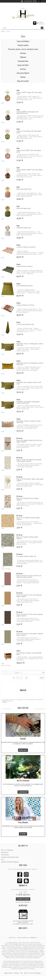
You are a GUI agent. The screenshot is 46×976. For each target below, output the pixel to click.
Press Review (5, 855)
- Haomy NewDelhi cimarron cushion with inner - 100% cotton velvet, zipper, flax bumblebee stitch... (29, 426)
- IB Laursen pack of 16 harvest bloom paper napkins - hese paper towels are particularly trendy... (29, 504)
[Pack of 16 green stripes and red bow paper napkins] (7, 443)
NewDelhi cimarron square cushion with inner (28, 421)
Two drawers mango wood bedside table (28, 653)
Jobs (2, 859)
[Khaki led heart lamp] (7, 211)
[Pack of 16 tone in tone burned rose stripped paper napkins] (7, 578)
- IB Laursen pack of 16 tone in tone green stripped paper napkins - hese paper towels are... (29, 639)
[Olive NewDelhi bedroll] (7, 288)
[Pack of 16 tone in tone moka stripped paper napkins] (7, 617)
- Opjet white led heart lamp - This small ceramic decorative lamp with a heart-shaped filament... (29, 233)
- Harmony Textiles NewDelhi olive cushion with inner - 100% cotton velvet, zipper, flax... (28, 349)
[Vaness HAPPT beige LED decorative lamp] (7, 95)
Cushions (23, 53)
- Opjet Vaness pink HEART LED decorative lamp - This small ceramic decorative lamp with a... (29, 156)
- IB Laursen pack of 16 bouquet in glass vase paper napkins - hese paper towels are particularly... (29, 484)
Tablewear (23, 57)
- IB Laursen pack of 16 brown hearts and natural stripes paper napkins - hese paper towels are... (29, 465)
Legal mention (8, 973)
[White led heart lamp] (7, 231)
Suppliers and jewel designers (10, 862)
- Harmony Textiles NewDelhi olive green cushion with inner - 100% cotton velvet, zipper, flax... (30, 407)
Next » (42, 678)
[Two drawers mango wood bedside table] (7, 656)
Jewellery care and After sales (10, 857)
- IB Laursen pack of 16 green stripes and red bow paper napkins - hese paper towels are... (29, 446)
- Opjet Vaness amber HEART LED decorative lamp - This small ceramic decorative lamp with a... (29, 175)
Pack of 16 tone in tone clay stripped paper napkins (29, 595)
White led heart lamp (23, 228)
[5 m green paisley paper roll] (7, 559)
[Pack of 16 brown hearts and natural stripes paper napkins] (7, 462)
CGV (21, 973)
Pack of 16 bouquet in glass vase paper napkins (30, 479)
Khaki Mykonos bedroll (24, 266)
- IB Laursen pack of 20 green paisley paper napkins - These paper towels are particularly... (29, 542)
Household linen (23, 61)
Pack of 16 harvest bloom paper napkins (27, 499)
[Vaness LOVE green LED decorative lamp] (7, 134)
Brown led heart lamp (23, 189)
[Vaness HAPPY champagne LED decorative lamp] (7, 115)
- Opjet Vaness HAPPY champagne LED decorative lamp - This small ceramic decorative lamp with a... (30, 117)
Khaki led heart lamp (23, 208)
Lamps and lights (23, 65)
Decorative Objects (23, 73)
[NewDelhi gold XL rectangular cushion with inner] (7, 366)
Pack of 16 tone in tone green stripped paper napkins (29, 634)
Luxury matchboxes (23, 41)
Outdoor (23, 77)
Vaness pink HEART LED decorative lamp (28, 151)
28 (26, 678)
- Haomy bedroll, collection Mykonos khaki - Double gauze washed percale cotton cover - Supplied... (29, 272)
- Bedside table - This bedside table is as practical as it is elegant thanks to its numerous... (29, 658)
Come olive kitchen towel (25, 324)
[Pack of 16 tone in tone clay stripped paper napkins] (7, 598)
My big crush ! (23, 750)
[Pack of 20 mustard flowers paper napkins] (7, 520)
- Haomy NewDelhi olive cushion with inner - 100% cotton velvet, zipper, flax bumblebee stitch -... (29, 388)
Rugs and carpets (23, 81)
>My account (28, 1)
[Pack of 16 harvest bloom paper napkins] (7, 501)
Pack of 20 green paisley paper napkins (27, 537)
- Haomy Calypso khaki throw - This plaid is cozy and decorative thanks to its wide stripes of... (29, 310)
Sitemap (16, 973)
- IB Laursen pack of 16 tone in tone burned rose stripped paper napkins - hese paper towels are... (28, 581)
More (4, 702)
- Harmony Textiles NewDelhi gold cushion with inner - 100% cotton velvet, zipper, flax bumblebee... (28, 368)
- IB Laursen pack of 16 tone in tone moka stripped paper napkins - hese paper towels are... (28, 619)
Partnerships (4, 852)
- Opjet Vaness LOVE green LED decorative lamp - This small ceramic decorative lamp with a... (29, 136)
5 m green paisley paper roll (26, 556)
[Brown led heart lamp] (7, 192)
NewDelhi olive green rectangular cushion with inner (28, 402)
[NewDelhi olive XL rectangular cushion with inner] (7, 346)
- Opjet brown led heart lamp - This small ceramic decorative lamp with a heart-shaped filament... (29, 194)
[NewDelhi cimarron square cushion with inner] (7, 424)
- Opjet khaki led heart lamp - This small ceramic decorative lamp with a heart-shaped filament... (29, 214)
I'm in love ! (23, 834)
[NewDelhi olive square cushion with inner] (7, 385)
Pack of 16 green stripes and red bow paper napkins (29, 441)
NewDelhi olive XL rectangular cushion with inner (29, 344)
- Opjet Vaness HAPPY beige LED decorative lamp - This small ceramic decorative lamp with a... (29, 98)
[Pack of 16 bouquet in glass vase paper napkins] (7, 482)
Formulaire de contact (23, 899)
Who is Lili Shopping (7, 850)
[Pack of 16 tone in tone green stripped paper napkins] (7, 636)
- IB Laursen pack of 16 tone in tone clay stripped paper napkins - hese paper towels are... (28, 600)
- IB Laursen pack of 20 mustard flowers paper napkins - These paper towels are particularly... (29, 523)
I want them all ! (23, 792)
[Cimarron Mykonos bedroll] (7, 250)
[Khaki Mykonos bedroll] (7, 269)
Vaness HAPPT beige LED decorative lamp (29, 93)
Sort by (17, 673)
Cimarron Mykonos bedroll (25, 247)
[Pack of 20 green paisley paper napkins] (7, 540)
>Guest (34, 1)
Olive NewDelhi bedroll (24, 286)
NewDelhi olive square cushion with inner (28, 383)
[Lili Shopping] (23, 13)
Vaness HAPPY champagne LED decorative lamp (27, 112)
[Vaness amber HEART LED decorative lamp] (7, 173)
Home (3, 31)
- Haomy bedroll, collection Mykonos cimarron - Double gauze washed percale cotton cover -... (30, 252)
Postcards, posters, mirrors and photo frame (23, 49)
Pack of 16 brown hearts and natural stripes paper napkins (28, 460)
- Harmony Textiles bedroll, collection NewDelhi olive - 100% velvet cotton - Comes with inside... (28, 291)
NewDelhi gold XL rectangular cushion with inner (29, 363)
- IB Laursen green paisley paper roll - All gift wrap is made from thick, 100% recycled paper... (29, 562)
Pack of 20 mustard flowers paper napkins (28, 518)
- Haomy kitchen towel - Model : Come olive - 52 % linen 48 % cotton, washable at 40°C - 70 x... (29, 330)
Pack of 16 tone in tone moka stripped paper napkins (29, 615)
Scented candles (23, 45)
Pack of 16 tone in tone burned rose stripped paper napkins (28, 576)
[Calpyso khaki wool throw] (7, 308)
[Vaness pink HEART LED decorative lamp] (7, 153)
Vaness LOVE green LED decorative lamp (28, 131)
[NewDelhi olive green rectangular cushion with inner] (7, 404)
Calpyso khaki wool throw (25, 305)
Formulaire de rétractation (23, 902)
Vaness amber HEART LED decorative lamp (29, 170)
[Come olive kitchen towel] (7, 327)
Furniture (23, 69)
